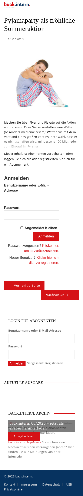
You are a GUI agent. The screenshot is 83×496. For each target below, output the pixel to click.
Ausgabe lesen (24, 436)
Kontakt (9, 484)
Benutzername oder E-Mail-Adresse (34, 330)
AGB (69, 484)
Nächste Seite (57, 295)
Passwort (11, 208)
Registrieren (54, 363)
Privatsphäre (13, 489)
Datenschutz (51, 484)
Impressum (28, 484)
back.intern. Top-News (24, 442)
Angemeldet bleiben (40, 228)
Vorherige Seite (27, 285)
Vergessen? (35, 363)
